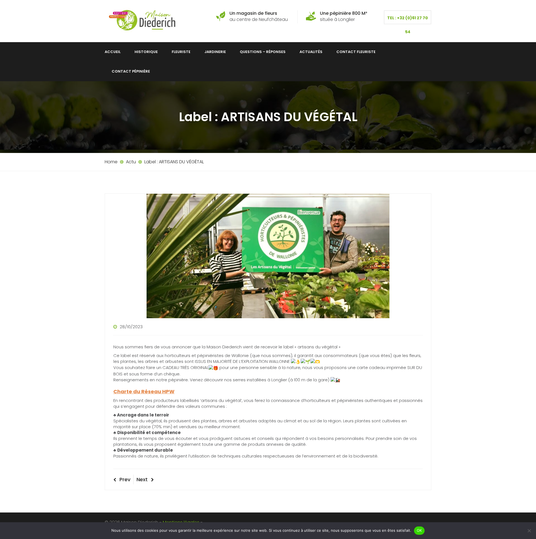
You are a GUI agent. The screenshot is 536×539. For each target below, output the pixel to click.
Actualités (311, 51)
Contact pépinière (131, 71)
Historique (146, 51)
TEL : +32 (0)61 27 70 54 (407, 19)
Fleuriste (181, 51)
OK (419, 530)
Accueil (113, 51)
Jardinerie (215, 51)
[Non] (529, 530)
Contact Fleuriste (355, 51)
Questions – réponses (263, 51)
